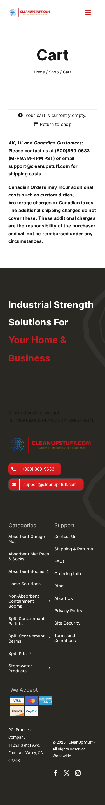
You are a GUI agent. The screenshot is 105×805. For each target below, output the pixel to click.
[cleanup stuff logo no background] (30, 9)
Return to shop (55, 124)
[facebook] (55, 773)
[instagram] (78, 773)
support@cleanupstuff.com (39, 166)
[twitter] (66, 773)
